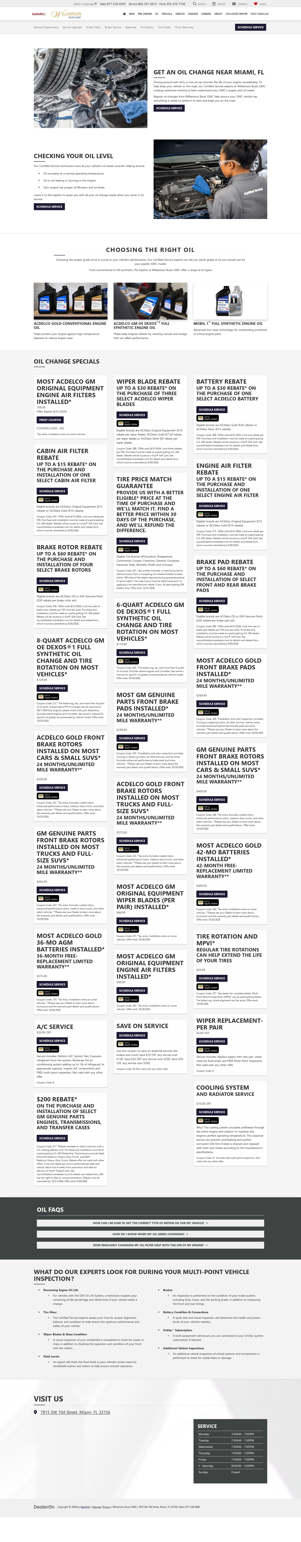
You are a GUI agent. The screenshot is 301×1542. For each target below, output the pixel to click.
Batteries (131, 27)
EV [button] (156, 13)
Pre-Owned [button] (145, 13)
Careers (206, 13)
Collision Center (236, 13)
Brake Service (113, 27)
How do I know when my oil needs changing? (149, 1234)
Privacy (107, 1506)
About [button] (218, 13)
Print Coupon (50, 420)
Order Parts (93, 27)
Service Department (46, 27)
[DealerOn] (44, 1507)
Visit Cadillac (260, 13)
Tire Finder (164, 27)
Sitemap (96, 1506)
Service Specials (72, 27)
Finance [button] (193, 13)
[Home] (124, 13)
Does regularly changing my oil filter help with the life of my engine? (149, 1245)
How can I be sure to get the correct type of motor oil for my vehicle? (149, 1223)
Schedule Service (251, 27)
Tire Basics (147, 27)
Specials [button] (167, 13)
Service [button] (180, 13)
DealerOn (85, 1506)
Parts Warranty (184, 27)
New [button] (132, 13)
